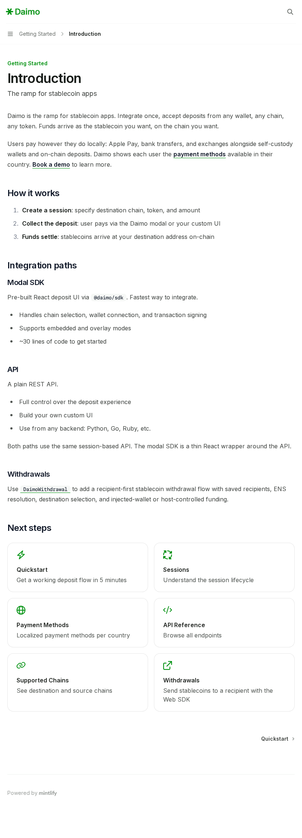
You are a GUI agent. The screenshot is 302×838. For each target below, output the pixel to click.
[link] (77, 567)
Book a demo (51, 164)
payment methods (199, 154)
